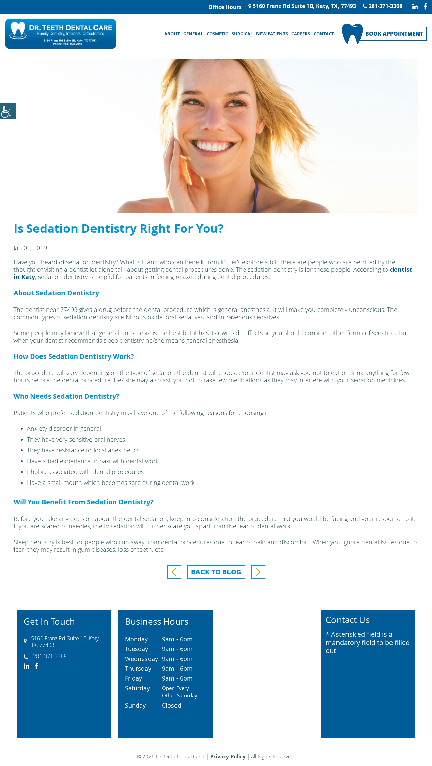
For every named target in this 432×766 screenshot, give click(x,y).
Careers (300, 34)
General (193, 34)
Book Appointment (394, 34)
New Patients (272, 34)
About (172, 34)
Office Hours (225, 7)
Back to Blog (216, 571)
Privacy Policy (228, 756)
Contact (324, 34)
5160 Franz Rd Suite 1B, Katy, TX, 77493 (303, 6)
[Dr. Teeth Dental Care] (60, 34)
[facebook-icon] (425, 6)
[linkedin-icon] (415, 6)
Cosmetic (217, 34)
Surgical (242, 34)
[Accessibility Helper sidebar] (8, 111)
